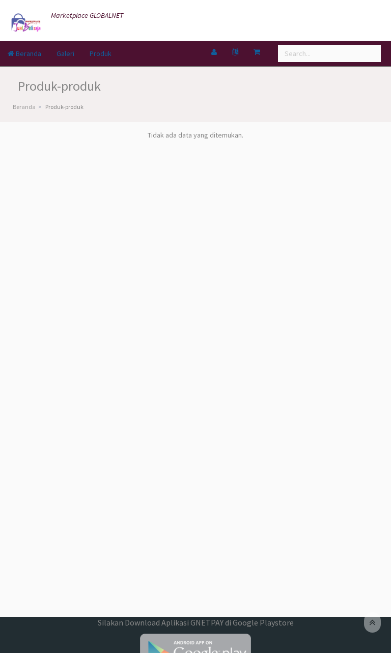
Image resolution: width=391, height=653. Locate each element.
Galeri (65, 53)
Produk (100, 53)
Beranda (27, 53)
